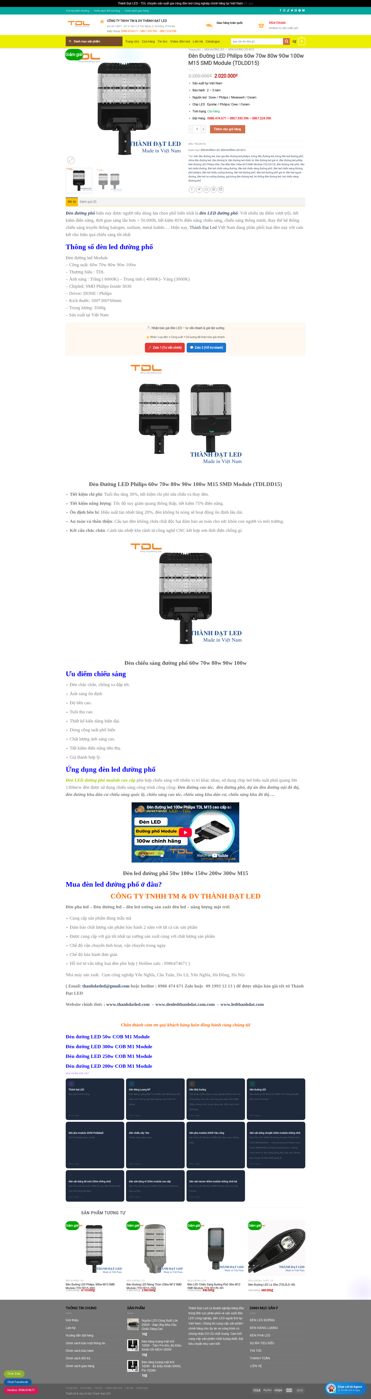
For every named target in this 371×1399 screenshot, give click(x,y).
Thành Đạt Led (203, 227)
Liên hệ (198, 41)
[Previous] (72, 106)
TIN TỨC (256, 1351)
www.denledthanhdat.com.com (185, 1004)
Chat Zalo (14, 1373)
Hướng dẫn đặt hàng (79, 1335)
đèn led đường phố (244, 172)
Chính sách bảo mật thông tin (85, 1343)
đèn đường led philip (290, 160)
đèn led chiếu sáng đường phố (255, 168)
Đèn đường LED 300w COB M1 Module (109, 1046)
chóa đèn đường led (199, 160)
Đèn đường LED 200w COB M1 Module (109, 1066)
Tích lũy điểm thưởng (77, 10)
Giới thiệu (72, 1320)
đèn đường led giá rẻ (266, 160)
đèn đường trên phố (288, 164)
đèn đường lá (219, 160)
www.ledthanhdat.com (242, 1004)
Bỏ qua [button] (248, 3)
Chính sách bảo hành (80, 1351)
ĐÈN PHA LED (260, 1335)
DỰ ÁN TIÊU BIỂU (262, 1343)
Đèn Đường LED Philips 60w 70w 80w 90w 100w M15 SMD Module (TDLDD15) (232, 164)
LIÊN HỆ (256, 1366)
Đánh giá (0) (88, 202)
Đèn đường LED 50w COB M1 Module (108, 1037)
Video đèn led (180, 41)
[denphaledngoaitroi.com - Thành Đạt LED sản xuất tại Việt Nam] (80, 25)
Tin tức (163, 41)
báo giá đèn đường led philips (233, 156)
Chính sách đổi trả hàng (107, 10)
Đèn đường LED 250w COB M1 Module (109, 1056)
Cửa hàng (148, 41)
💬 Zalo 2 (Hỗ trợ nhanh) (206, 347)
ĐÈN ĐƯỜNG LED (214, 49)
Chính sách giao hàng (137, 10)
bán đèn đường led (204, 156)
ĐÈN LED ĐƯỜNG (262, 1320)
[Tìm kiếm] (286, 41)
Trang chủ (132, 41)
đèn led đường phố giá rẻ (271, 172)
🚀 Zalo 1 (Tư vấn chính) (165, 347)
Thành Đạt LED (101, 1393)
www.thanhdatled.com (128, 1004)
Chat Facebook (18, 1382)
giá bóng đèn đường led (239, 176)
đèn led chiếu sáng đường (222, 168)
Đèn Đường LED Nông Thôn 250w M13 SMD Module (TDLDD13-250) (154, 1286)
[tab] (72, 201)
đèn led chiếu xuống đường (217, 172)
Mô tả (72, 202)
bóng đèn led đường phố (289, 156)
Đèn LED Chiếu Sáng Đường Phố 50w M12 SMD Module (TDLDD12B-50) (213, 1286)
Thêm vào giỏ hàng (227, 129)
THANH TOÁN (260, 1358)
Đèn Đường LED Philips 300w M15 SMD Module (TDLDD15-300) (90, 1286)
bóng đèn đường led (262, 156)
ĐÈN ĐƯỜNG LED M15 (241, 49)
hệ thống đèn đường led (267, 176)
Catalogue (213, 41)
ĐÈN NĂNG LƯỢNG (264, 1328)
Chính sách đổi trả (78, 1358)
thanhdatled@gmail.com (105, 985)
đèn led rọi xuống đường (211, 176)
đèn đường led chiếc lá (241, 160)
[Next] (175, 106)
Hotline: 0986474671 (21, 1390)
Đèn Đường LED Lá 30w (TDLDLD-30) (271, 1284)
